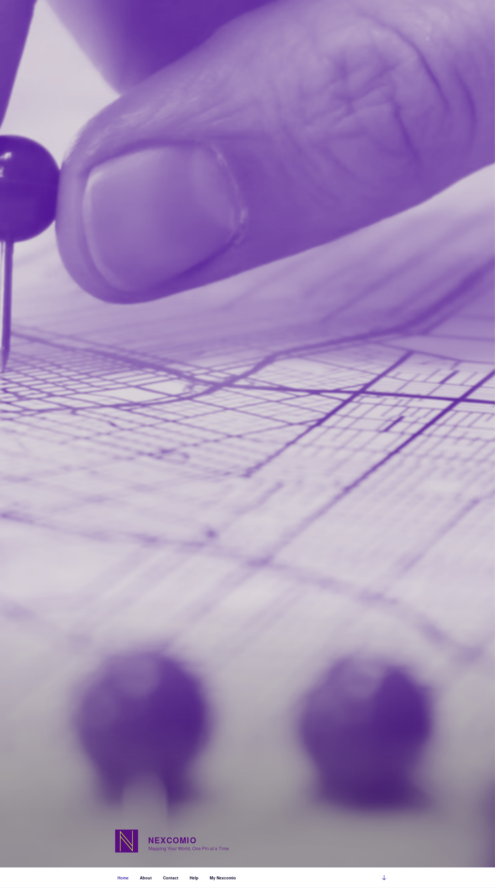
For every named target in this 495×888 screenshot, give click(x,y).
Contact (170, 878)
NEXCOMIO (172, 840)
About (146, 878)
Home (123, 878)
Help (194, 878)
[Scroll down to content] (384, 878)
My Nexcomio (223, 878)
